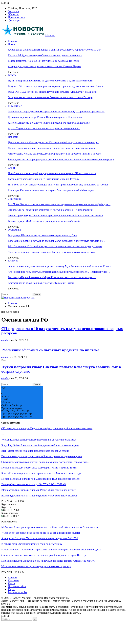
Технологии (14, 198)
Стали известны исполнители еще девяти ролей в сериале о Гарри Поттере (43, 555)
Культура (13, 260)
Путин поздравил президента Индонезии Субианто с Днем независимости (50, 80)
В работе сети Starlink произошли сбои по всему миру (31, 544)
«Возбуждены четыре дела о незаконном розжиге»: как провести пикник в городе (54, 153)
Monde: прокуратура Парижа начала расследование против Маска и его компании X (55, 215)
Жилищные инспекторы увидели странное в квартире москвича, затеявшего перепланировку (61, 159)
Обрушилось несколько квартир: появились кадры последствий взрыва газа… (45, 462)
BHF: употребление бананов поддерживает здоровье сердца (35, 450)
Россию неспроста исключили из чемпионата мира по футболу (43, 179)
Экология (13, 11)
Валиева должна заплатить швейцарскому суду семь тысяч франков (39, 495)
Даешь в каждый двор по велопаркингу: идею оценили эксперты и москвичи (52, 148)
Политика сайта (17, 586)
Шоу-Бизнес (15, 105)
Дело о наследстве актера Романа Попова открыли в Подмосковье (45, 117)
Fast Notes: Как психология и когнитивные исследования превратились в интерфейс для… (59, 204)
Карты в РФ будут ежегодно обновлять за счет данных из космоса (45, 55)
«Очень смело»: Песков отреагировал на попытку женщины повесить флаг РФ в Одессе (51, 549)
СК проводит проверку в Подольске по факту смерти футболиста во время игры (46, 428)
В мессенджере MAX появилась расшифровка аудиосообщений (44, 221)
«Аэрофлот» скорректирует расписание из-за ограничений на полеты (40, 532)
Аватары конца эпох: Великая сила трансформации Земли (41, 283)
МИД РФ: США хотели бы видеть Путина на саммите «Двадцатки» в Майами (52, 91)
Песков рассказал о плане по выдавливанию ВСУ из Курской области (40, 478)
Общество (13, 14)
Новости (13, 136)
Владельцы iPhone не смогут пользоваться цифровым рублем (42, 235)
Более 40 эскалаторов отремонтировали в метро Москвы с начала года (41, 473)
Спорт (11, 167)
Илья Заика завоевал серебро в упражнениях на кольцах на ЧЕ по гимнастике (52, 173)
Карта (11, 589)
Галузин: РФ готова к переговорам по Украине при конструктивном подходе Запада (55, 86)
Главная (12, 41)
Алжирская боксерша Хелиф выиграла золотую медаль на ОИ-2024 (39, 538)
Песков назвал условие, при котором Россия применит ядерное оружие (41, 456)
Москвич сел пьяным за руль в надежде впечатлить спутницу (36, 566)
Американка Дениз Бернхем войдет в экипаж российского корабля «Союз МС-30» (54, 49)
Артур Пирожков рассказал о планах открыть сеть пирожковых (44, 128)
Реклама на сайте (17, 592)
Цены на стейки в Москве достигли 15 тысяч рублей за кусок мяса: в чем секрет (53, 142)
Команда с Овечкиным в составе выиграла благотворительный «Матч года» (51, 190)
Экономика (14, 229)
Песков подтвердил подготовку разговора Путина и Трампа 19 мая (39, 467)
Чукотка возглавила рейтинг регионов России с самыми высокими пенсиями (51, 252)
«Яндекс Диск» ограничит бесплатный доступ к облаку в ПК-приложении (50, 209)
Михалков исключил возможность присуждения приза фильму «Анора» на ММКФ (48, 560)
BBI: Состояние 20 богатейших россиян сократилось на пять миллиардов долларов (55, 246)
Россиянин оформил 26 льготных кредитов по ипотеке (50, 350)
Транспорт (14, 20)
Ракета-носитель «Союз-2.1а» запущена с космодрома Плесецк (43, 60)
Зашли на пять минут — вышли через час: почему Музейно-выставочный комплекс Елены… (60, 266)
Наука (11, 44)
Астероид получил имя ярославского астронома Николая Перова (44, 66)
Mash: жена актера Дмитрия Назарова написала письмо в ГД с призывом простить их (56, 111)
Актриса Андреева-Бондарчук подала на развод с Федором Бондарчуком (49, 122)
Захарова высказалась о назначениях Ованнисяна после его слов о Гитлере (50, 97)
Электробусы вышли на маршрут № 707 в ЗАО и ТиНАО (33, 484)
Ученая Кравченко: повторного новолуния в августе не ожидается (38, 439)
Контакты (13, 580)
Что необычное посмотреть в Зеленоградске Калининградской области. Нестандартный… (59, 271)
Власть (12, 75)
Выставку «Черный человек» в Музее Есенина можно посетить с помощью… (52, 277)
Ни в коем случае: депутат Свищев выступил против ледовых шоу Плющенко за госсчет (58, 184)
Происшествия (16, 17)
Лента (11, 583)
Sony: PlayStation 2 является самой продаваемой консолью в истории (40, 445)
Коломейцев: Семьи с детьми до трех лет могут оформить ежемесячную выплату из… (56, 240)
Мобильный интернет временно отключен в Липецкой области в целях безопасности (49, 527)
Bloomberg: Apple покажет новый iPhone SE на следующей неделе (38, 490)
